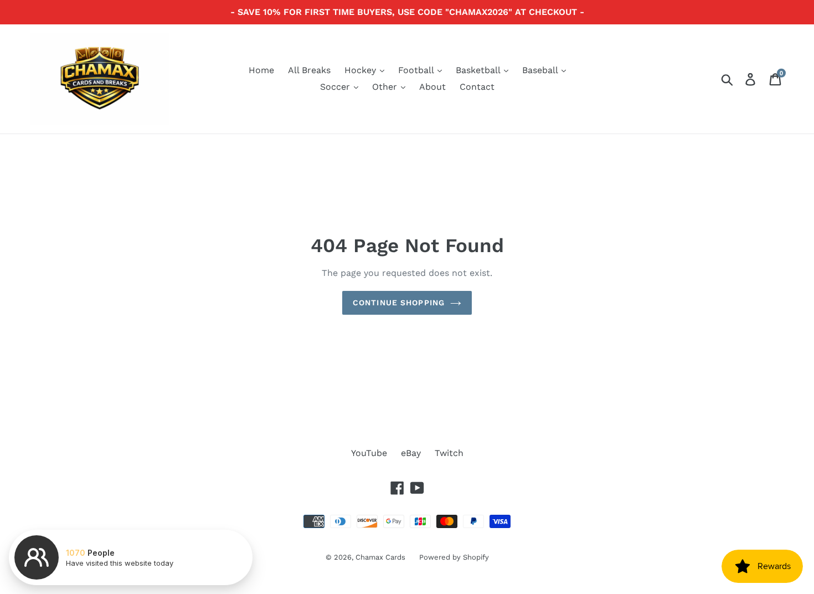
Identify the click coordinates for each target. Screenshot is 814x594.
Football (417, 70)
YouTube (369, 453)
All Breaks (309, 70)
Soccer (336, 86)
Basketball (479, 70)
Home (261, 70)
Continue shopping (399, 302)
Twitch (449, 453)
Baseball (541, 70)
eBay (411, 453)
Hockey (361, 70)
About (432, 86)
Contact (477, 86)
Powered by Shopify (454, 557)
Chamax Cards (380, 557)
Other (386, 86)
